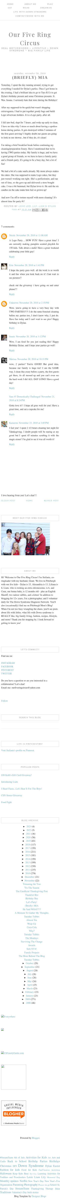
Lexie (30, 1177)
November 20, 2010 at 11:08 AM (32, 235)
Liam (37, 1177)
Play (50, 4)
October (29, 963)
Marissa (12, 359)
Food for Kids (29, 1169)
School (53, 1184)
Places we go (44, 1184)
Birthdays (54, 1161)
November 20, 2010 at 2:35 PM (34, 302)
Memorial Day (53, 1177)
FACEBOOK (7, 666)
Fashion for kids (10, 1170)
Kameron (13, 422)
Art (49, 1157)
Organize (46, 8)
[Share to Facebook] (43, 210)
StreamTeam (22, 1188)
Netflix (23, 1181)
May (30, 981)
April (29, 984)
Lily (43, 1177)
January (29, 995)
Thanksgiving (37, 1188)
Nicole (12, 235)
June (30, 977)
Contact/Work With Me (30, 16)
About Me (30, 4)
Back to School (17, 1161)
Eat (10, 8)
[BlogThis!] (37, 210)
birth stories (32, 1192)
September (30, 966)
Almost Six (31, 920)
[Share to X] (40, 210)
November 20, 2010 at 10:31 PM (32, 359)
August (29, 970)
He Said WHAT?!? (32, 909)
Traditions (5, 1192)
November (29, 880)
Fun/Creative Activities (49, 1170)
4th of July (19, 1157)
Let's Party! (31, 902)
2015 (27, 855)
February (29, 992)
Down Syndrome (31, 1165)
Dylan (48, 1166)
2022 (28, 830)
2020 (28, 837)
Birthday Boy (32, 898)
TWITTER (6, 673)
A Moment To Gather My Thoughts (31, 912)
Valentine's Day (19, 1192)
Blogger (35, 1137)
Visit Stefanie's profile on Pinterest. (18, 750)
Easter (56, 1166)
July (30, 974)
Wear (26, 8)
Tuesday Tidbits (31, 916)
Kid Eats (33, 1173)
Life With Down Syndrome (30, 12)
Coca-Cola (32, 927)
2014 (27, 858)
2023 (28, 826)
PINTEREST (7, 670)
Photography (31, 1184)
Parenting (18, 1184)
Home (10, 4)
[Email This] (34, 210)
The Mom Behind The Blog (32, 956)
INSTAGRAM (8, 663)
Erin (11, 265)
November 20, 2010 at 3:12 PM (31, 336)
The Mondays (31, 938)
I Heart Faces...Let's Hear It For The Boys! (21, 788)
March (30, 988)
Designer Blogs (39, 1196)
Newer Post (51, 501)
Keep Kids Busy (21, 1173)
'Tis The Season (31, 887)
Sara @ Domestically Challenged (24, 396)
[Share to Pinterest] (46, 210)
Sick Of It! (31, 948)
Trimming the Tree (32, 884)
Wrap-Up (31, 923)
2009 (27, 999)
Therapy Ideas (53, 1188)
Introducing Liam (9, 781)
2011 (27, 869)
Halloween (6, 1173)
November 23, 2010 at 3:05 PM (33, 422)
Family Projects (31, 952)
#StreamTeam (6, 1157)
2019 (28, 840)
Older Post (8, 501)
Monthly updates (9, 1181)
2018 (27, 844)
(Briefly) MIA (31, 905)
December (29, 876)
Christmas (6, 1166)
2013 (27, 862)
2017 (27, 848)
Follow (4, 700)
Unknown (13, 302)
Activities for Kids (36, 1157)
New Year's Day (36, 1181)
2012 (27, 866)
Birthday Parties (37, 1161)
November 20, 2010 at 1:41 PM (29, 265)
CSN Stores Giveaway (11, 795)
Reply (12, 256)
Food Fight (6, 802)
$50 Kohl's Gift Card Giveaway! (16, 775)
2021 (28, 833)
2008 (28, 1002)
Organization (6, 1184)
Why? (31, 930)
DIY (15, 1166)
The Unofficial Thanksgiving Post (32, 891)
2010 (27, 873)
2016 (27, 851)
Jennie (12, 336)
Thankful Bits (31, 894)
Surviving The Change (31, 941)
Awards (31, 945)
